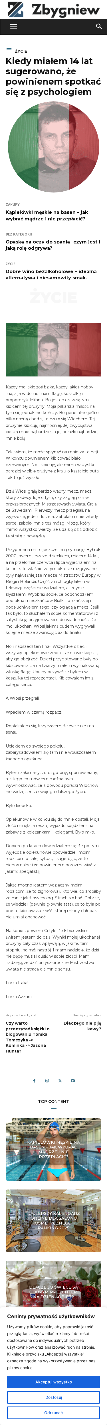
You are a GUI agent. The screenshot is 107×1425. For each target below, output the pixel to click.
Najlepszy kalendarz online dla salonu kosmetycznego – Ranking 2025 (53, 1221)
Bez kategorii (19, 234)
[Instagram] (47, 1081)
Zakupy (13, 204)
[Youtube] (73, 1081)
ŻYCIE (21, 51)
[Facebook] (34, 1081)
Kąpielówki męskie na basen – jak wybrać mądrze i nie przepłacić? (53, 1149)
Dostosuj (53, 1397)
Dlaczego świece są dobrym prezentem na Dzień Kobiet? (53, 1292)
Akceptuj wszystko (53, 1381)
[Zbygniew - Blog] (53, 9)
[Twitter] (60, 1081)
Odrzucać (53, 1412)
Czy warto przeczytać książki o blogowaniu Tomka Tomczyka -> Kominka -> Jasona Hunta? (28, 1037)
